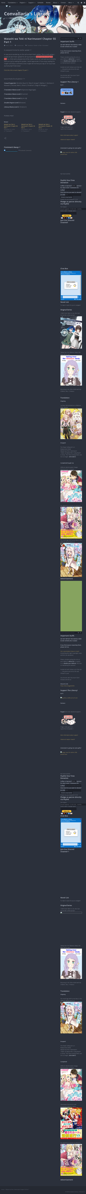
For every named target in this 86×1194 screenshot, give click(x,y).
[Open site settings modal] (84, 2)
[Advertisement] (71, 606)
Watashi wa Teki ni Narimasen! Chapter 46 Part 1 (11, 126)
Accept (69, 1190)
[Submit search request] (80, 38)
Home (3, 3)
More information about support (69, 135)
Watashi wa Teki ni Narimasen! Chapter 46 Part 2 (28, 126)
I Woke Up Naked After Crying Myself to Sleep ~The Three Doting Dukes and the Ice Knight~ (71, 455)
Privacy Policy (59, 1191)
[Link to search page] (78, 2)
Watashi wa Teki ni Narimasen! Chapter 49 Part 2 (45, 126)
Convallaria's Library (27, 14)
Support (31, 3)
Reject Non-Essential (78, 1190)
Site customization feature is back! (69, 651)
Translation (30, 45)
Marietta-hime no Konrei (67, 469)
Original (22, 3)
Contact (63, 3)
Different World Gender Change (69, 467)
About (55, 3)
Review (48, 3)
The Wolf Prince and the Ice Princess (70, 506)
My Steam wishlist (65, 174)
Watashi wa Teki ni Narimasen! (40, 45)
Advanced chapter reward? (67, 139)
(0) (11, 150)
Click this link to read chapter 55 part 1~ (16, 70)
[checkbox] (81, 2)
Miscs (70, 3)
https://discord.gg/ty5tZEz (67, 686)
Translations (12, 3)
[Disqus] (30, 176)
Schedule (40, 3)
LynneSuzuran (20, 45)
